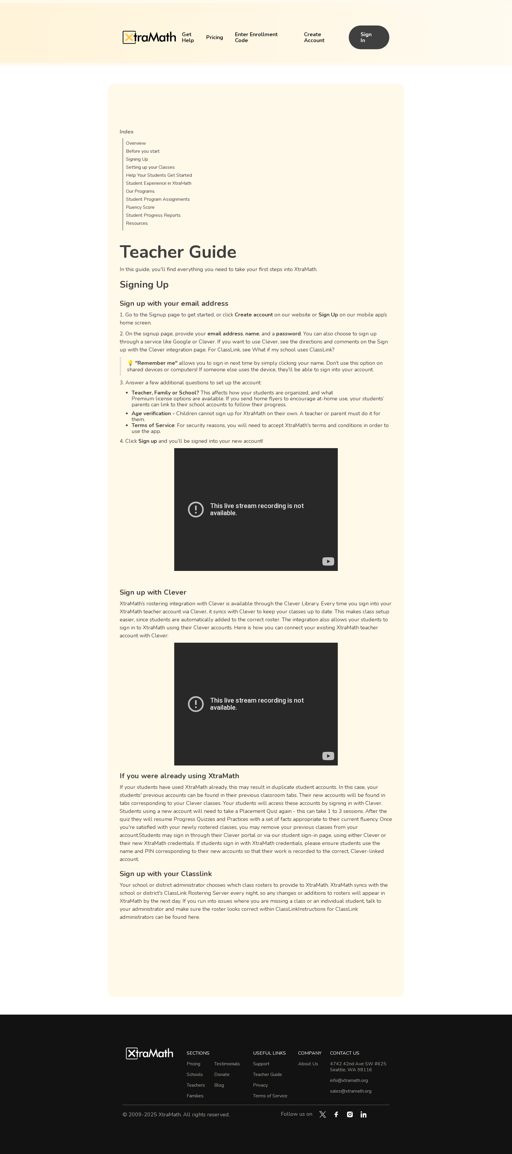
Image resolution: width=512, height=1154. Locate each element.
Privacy (260, 1085)
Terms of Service (270, 1096)
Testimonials (227, 1064)
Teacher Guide (267, 1074)
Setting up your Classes (150, 167)
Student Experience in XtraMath (158, 183)
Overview (136, 143)
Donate (222, 1074)
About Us (308, 1064)
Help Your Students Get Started (159, 175)
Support (261, 1064)
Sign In (366, 37)
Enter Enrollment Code (256, 37)
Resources (137, 223)
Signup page (164, 314)
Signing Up (137, 159)
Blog (219, 1085)
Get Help (188, 37)
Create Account (314, 37)
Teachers (196, 1085)
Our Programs (140, 191)
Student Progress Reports (153, 215)
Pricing (214, 37)
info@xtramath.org (349, 1080)
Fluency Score (140, 207)
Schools (195, 1074)
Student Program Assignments (158, 199)
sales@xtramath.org (351, 1091)
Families (195, 1096)
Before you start (143, 151)
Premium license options (161, 399)
